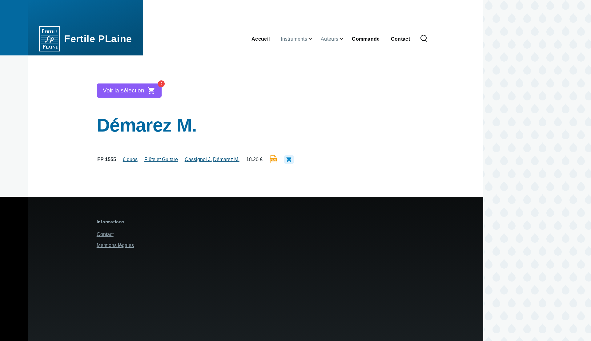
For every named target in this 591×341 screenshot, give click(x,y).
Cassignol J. (198, 159)
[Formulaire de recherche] (424, 38)
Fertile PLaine (98, 38)
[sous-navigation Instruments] (314, 39)
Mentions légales (115, 245)
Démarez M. (226, 159)
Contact (105, 234)
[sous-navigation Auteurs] (345, 39)
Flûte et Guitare (161, 159)
